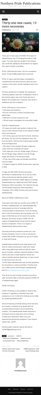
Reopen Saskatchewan (23, 340)
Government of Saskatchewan (11, 338)
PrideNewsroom (6, 30)
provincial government (9, 340)
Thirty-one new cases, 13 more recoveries (19, 24)
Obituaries (16, 389)
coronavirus (11, 336)
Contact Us (30, 389)
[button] (3, 11)
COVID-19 (10, 16)
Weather (22, 389)
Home (3, 16)
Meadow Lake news (26, 338)
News (9, 389)
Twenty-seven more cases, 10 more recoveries (11, 350)
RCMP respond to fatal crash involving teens (31, 350)
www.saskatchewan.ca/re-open (18, 270)
